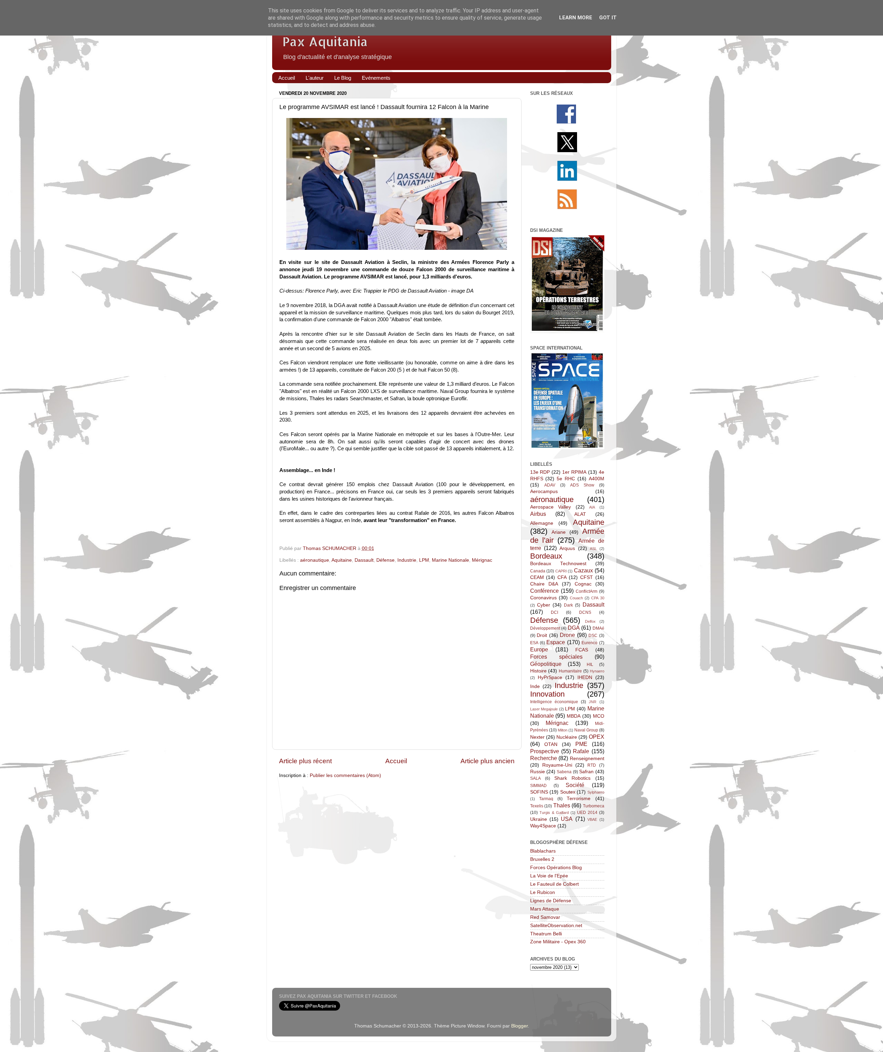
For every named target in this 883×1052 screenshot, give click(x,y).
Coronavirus (543, 597)
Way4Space (543, 825)
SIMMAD (538, 785)
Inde (535, 686)
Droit (542, 635)
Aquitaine (341, 560)
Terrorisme (579, 798)
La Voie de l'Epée (549, 875)
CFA (562, 577)
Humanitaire (570, 671)
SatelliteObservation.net (556, 925)
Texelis (536, 806)
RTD (591, 765)
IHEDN (584, 677)
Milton (562, 730)
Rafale (581, 751)
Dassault (364, 560)
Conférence (544, 591)
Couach (576, 598)
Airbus (538, 514)
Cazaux (583, 570)
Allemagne (541, 523)
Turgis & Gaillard (554, 812)
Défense (385, 560)
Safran (586, 771)
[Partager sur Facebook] (428, 548)
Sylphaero (595, 792)
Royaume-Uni (557, 765)
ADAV (549, 485)
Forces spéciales (556, 656)
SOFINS (539, 792)
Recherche (543, 758)
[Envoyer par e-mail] (394, 548)
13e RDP (540, 472)
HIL (590, 664)
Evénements (376, 78)
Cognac (583, 584)
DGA (574, 628)
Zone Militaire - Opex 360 (558, 941)
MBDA (574, 716)
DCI (554, 612)
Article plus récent (305, 761)
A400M (596, 478)
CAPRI (561, 571)
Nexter (537, 737)
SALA (535, 778)
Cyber (543, 605)
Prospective (544, 751)
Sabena (564, 771)
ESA (534, 642)
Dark (568, 605)
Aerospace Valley (550, 507)
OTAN (550, 744)
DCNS (585, 612)
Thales (561, 805)
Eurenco (589, 642)
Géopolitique (546, 664)
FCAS (581, 649)
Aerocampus (544, 491)
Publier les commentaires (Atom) (345, 775)
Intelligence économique (554, 701)
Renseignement (587, 758)
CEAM (537, 577)
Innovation (547, 694)
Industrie (406, 560)
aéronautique (314, 560)
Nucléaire (566, 737)
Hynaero (597, 671)
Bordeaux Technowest (558, 563)
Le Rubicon (542, 892)
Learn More (575, 17)
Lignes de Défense (550, 900)
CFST (586, 577)
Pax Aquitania (325, 41)
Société (575, 785)
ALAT (580, 514)
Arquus (567, 548)
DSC (592, 635)
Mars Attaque (544, 909)
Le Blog (342, 78)
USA (567, 819)
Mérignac (482, 560)
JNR (592, 702)
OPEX (596, 737)
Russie (537, 771)
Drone (567, 635)
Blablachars (543, 851)
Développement (545, 628)
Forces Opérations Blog (556, 867)
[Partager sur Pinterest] (439, 548)
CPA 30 (597, 598)
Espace (555, 642)
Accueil (286, 78)
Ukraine (538, 819)
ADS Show (582, 485)
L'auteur (315, 78)
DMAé (598, 628)
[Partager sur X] (417, 548)
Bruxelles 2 (542, 859)
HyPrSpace (550, 677)
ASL (593, 549)
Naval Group (586, 730)
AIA (592, 507)
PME (581, 744)
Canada (537, 571)
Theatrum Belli (546, 933)
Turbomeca (593, 806)
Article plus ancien (487, 761)
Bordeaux (546, 556)
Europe (539, 649)
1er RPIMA (574, 472)
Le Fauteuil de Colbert (554, 884)
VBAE (592, 819)
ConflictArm (586, 591)
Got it (608, 17)
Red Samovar (545, 917)
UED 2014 (587, 812)
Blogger (519, 1026)
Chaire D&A (544, 584)
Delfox (590, 621)
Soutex (567, 792)
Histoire (538, 671)
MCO (598, 716)
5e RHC (566, 478)
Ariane (559, 532)
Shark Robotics (572, 778)
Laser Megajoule (544, 709)
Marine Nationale (450, 560)
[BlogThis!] (405, 548)
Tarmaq (546, 798)
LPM (424, 560)
